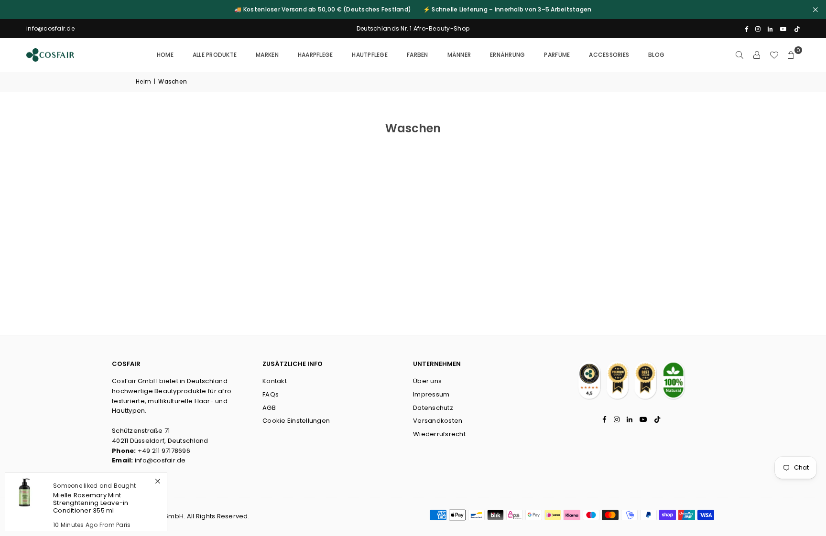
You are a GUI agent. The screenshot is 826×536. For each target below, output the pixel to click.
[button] (791, 55)
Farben (417, 55)
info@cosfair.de (160, 460)
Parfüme (557, 55)
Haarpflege (315, 55)
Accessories (609, 55)
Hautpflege (370, 55)
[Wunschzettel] (774, 55)
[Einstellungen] (756, 55)
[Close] (157, 481)
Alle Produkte (215, 55)
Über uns (427, 381)
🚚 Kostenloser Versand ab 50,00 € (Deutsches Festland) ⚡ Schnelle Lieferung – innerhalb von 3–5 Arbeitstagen (412, 9)
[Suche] (739, 55)
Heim (143, 81)
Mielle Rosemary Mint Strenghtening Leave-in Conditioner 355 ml (91, 503)
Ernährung (507, 55)
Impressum (431, 394)
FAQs (270, 394)
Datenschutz (433, 407)
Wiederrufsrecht (439, 434)
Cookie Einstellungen (296, 420)
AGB (269, 407)
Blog (656, 55)
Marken (267, 55)
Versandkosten (437, 420)
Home (165, 55)
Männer (459, 55)
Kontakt (274, 381)
